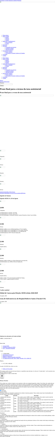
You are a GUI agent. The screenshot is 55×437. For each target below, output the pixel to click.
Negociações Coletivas (7, 50)
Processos (5, 46)
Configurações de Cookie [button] (5, 373)
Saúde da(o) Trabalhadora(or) (9, 41)
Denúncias (5, 44)
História (7, 37)
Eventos (7, 43)
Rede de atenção (8, 42)
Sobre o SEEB (6, 36)
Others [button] (1, 432)
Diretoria (7, 38)
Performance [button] (2, 417)
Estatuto (7, 40)
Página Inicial (5, 35)
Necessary (4, 390)
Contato (4, 55)
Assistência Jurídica (9, 48)
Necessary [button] (2, 389)
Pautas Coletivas (8, 52)
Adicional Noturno (9, 49)
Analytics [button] (2, 422)
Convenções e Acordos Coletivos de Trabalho (15, 53)
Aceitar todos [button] (14, 373)
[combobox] (6, 84)
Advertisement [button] (3, 427)
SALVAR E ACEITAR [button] (5, 436)
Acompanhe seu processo (10, 47)
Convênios (5, 54)
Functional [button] (2, 413)
